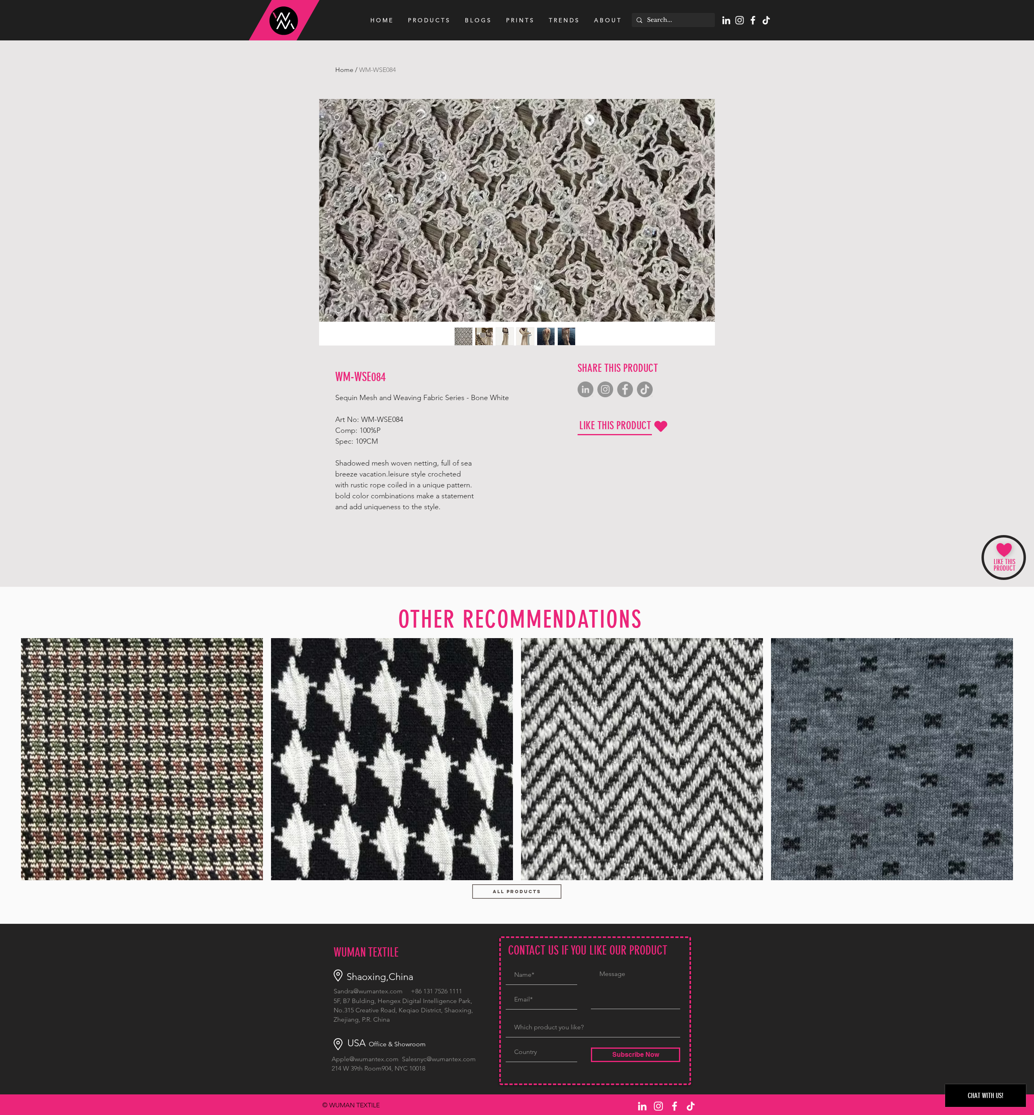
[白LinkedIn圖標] (726, 20)
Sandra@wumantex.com (368, 991)
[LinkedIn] (585, 389)
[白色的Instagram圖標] (739, 20)
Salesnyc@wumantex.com (439, 1059)
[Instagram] (605, 389)
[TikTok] (766, 20)
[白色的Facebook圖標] (753, 20)
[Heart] (661, 426)
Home (344, 70)
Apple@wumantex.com (365, 1059)
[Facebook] (625, 389)
